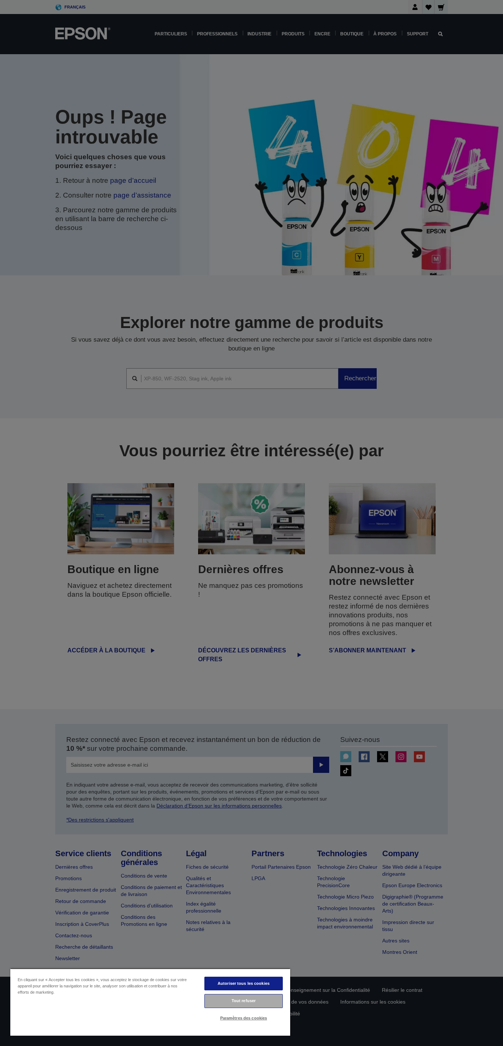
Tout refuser (244, 1000)
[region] (150, 1002)
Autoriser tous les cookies (244, 983)
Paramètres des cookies (243, 1018)
